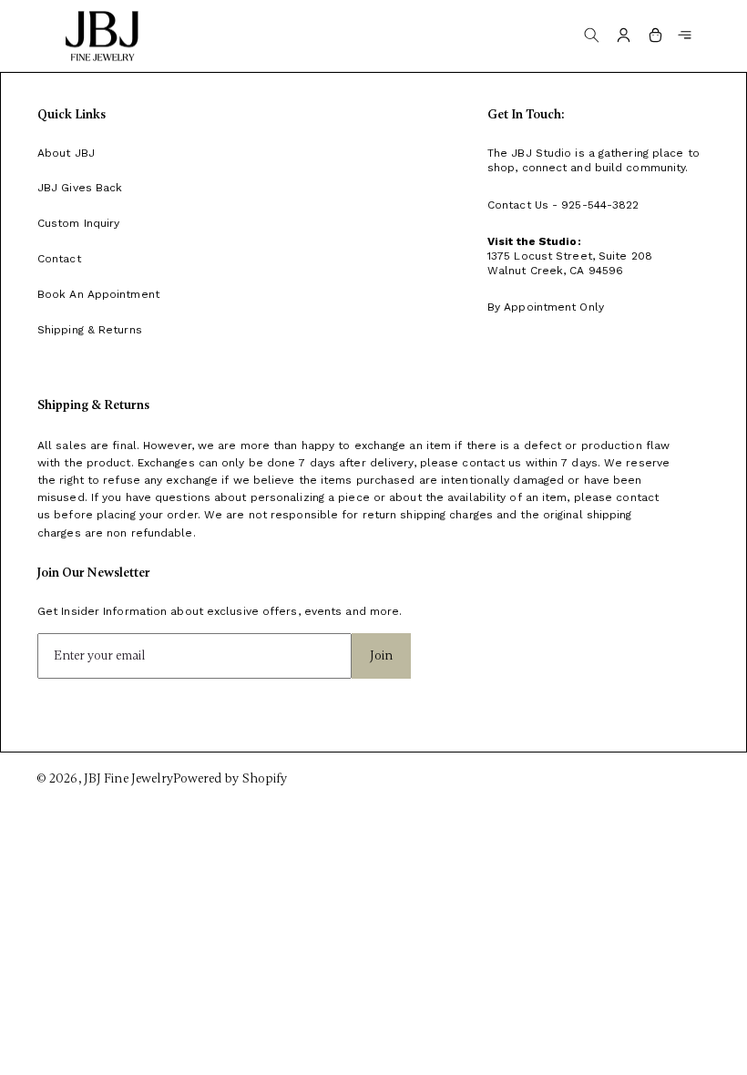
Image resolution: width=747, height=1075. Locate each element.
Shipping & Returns (89, 329)
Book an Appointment (98, 294)
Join (381, 655)
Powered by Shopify (230, 778)
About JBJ (66, 153)
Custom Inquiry (78, 223)
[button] (684, 35)
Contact (59, 258)
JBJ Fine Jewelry (129, 778)
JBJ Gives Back (79, 187)
